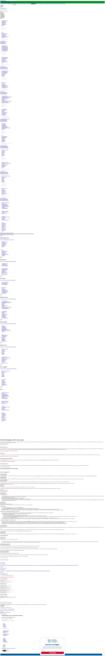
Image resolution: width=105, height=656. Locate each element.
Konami (3, 358)
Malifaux (3, 100)
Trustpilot (4, 645)
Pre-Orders (3, 224)
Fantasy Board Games (5, 49)
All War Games (2, 280)
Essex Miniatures (4, 137)
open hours (33, 527)
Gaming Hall (2, 5)
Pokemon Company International (6, 163)
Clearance (3, 227)
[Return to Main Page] (0, 236)
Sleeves (3, 153)
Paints (3, 129)
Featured (3, 226)
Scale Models (3, 128)
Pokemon (3, 150)
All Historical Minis (2, 323)
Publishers (12, 239)
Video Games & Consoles (5, 211)
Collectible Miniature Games (5, 97)
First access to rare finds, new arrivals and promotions (8, 617)
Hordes (7, 98)
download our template (30, 449)
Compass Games (4, 86)
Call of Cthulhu (4, 22)
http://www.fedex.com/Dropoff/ (94, 499)
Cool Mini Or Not (4, 60)
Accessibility (5, 635)
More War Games (4, 293)
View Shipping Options (3, 461)
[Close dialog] (63, 639)
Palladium (3, 37)
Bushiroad (3, 361)
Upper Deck (3, 165)
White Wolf (3, 35)
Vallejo (3, 380)
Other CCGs (3, 152)
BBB (4, 646)
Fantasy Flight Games (5, 57)
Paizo (2, 250)
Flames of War (4, 326)
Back (1, 235)
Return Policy (5, 632)
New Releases (4, 225)
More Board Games (4, 274)
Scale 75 (3, 194)
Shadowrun (3, 23)
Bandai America (4, 360)
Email (1, 581)
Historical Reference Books (5, 206)
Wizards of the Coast (4, 33)
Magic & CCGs (2, 16)
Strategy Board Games (5, 48)
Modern (3, 75)
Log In (25, 3)
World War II (3, 74)
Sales (2, 228)
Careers (4, 638)
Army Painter (3, 190)
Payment (4, 625)
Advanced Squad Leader (5, 282)
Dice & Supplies (2, 17)
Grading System (5, 634)
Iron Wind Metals (4, 113)
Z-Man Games (4, 272)
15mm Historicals (4, 125)
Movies (3, 212)
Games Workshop (4, 109)
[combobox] (4, 9)
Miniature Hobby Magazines (5, 102)
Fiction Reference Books (5, 204)
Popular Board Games (5, 45)
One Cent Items (4, 229)
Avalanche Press (4, 87)
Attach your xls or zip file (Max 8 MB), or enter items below (8, 597)
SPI (2, 83)
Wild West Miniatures (5, 307)
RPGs (1, 12)
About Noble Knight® (6, 630)
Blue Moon (3, 339)
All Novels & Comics (5, 207)
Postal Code (1, 592)
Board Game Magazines (5, 47)
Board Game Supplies (5, 265)
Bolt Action (3, 123)
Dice (2, 25)
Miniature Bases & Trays (5, 329)
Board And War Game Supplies (6, 370)
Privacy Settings (5, 627)
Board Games (2, 13)
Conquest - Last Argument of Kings (6, 101)
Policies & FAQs (5, 631)
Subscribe (52, 653)
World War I (3, 73)
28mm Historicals (4, 126)
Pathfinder (3, 21)
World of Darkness (4, 243)
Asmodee (3, 59)
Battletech (3, 304)
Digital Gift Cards (4, 213)
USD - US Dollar (33, 3)
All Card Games (4, 46)
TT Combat (3, 114)
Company (1, 587)
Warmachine (3, 98)
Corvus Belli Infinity (4, 99)
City (1, 589)
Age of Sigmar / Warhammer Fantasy (7, 96)
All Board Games (2, 261)
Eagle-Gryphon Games (5, 61)
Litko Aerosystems (4, 193)
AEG (2, 62)
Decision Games (4, 82)
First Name (2, 585)
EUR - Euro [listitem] (50, 3)
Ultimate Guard (4, 192)
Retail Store (14, 3)
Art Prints (3, 216)
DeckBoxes (3, 154)
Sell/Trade (14, 4)
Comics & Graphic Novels (5, 202)
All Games (1, 6)
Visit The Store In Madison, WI (11, 461)
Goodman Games (4, 34)
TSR (2, 32)
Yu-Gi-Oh (3, 151)
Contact (17, 3)
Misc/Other (3, 219)
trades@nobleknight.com (81, 448)
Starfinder (3, 246)
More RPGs (3, 255)
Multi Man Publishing (5, 85)
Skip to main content (3, 0)
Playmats (3, 155)
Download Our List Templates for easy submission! (7, 577)
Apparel (3, 218)
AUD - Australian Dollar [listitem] (39, 3)
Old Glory (3, 138)
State (1, 591)
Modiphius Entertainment (5, 36)
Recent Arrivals (9, 239)
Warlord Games (4, 336)
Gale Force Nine (4, 317)
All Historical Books (4, 208)
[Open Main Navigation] (0, 232)
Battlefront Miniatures (5, 136)
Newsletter (4, 640)
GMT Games (3, 288)
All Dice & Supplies (3, 368)
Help (3, 623)
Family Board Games (5, 50)
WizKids (3, 110)
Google (4, 644)
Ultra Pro (3, 189)
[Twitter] (6, 648)
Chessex (3, 383)
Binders (3, 179)
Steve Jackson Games (5, 269)
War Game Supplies (4, 284)
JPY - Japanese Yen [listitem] (62, 3)
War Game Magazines (5, 72)
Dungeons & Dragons (5, 20)
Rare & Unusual (4, 223)
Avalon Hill (3, 84)
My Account (20, 3)
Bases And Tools (4, 177)
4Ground (3, 111)
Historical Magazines (4, 205)
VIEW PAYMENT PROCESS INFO (5, 466)
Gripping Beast (4, 140)
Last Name (2, 586)
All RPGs (1, 239)
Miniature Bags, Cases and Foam (6, 127)
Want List (23, 3)
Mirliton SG (3, 141)
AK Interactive (4, 191)
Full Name (2, 580)
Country (1, 590)
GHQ (2, 135)
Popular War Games (4, 71)
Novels (3, 203)
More (1, 18)
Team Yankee (3, 327)
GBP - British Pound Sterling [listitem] (56, 3)
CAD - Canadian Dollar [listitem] (46, 3)
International (4, 626)
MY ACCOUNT (17, 550)
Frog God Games (4, 253)
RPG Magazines (4, 24)
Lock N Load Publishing (5, 291)
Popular (3, 222)
